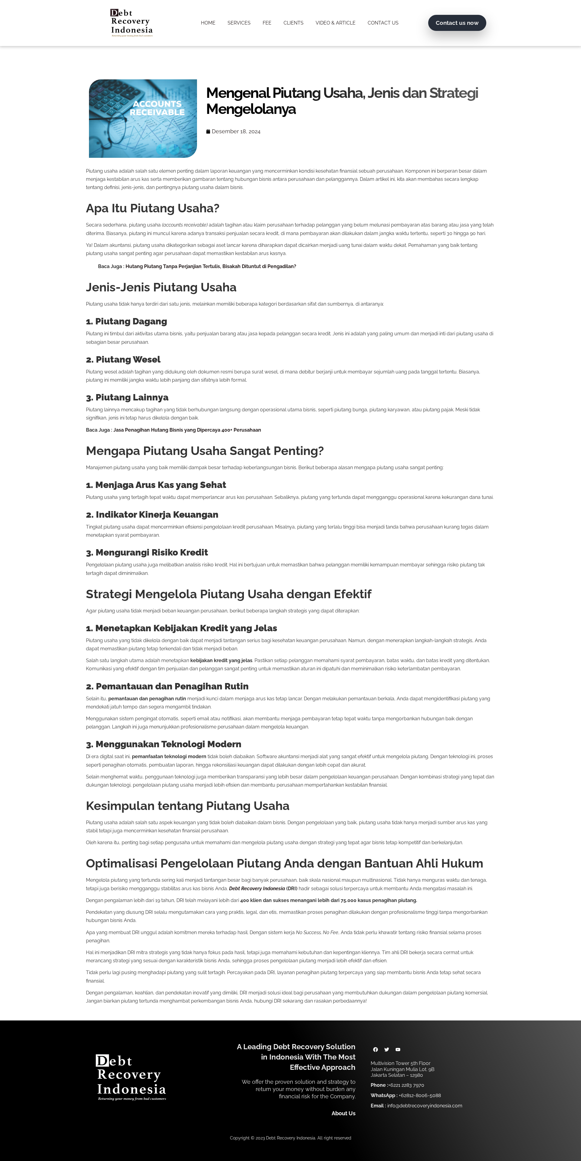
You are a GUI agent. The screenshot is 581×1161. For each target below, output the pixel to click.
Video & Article (336, 23)
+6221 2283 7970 (406, 1085)
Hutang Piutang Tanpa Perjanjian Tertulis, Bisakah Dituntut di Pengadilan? (211, 266)
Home (208, 23)
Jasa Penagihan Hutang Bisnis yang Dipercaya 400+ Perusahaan (187, 430)
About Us (344, 1113)
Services (239, 23)
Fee (267, 23)
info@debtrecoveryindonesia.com (424, 1106)
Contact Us (383, 23)
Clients (294, 23)
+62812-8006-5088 (420, 1095)
